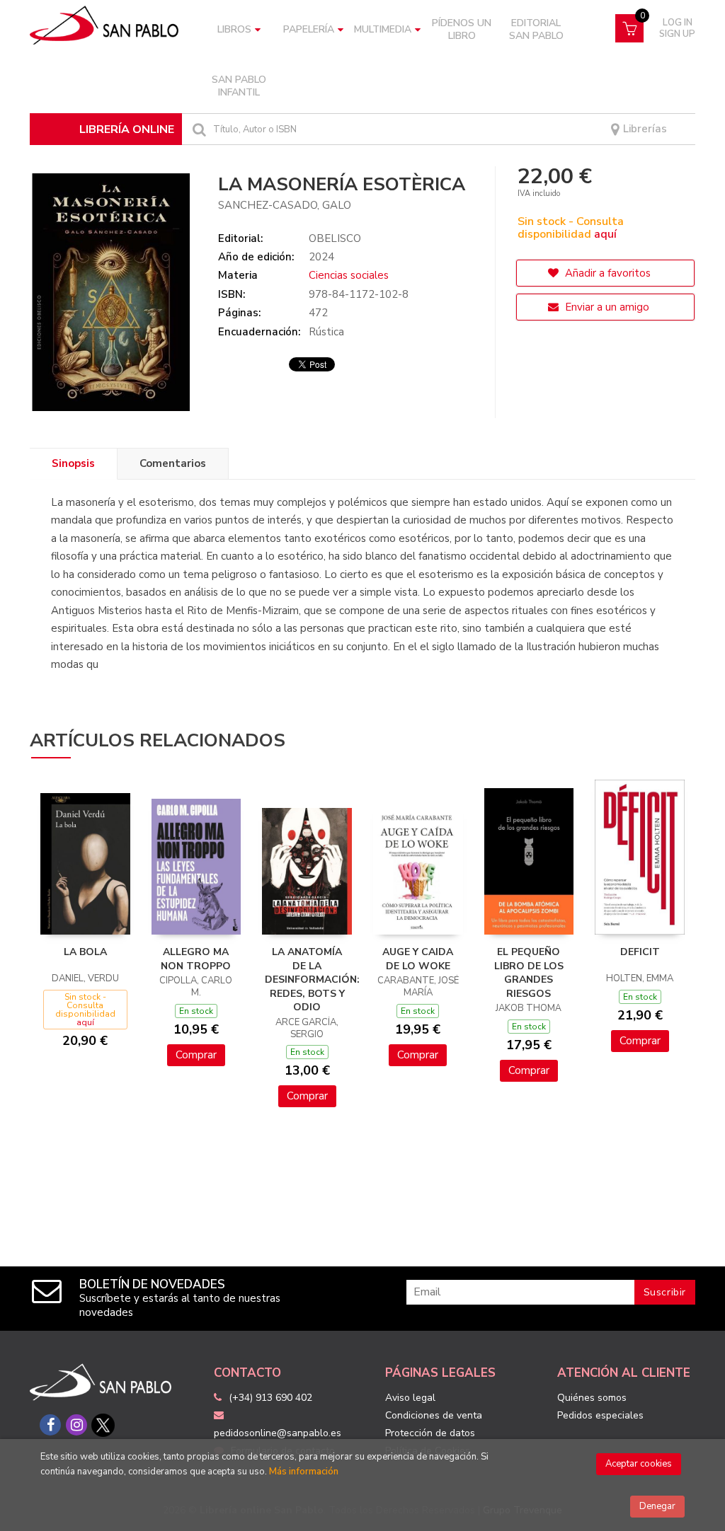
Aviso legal (410, 1397)
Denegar (657, 1506)
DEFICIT (640, 952)
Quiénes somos (592, 1397)
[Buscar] (197, 129)
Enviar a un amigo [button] (605, 307)
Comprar (196, 1055)
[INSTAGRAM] (76, 1424)
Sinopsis (73, 463)
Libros (234, 29)
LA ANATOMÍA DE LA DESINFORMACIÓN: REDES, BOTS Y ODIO (312, 979)
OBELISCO (335, 238)
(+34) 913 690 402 (270, 1397)
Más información (303, 1471)
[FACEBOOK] (50, 1424)
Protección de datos (430, 1433)
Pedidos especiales (600, 1415)
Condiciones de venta (433, 1415)
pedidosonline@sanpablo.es (277, 1433)
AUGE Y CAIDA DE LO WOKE (417, 959)
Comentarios (172, 463)
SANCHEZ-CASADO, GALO (284, 205)
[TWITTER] (102, 1424)
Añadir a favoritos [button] (606, 273)
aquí (605, 234)
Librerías (643, 129)
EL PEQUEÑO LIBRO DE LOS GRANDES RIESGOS (529, 972)
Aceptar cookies (638, 1463)
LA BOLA (85, 952)
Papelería (308, 29)
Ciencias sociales (349, 275)
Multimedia (382, 29)
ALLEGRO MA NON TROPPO (196, 959)
